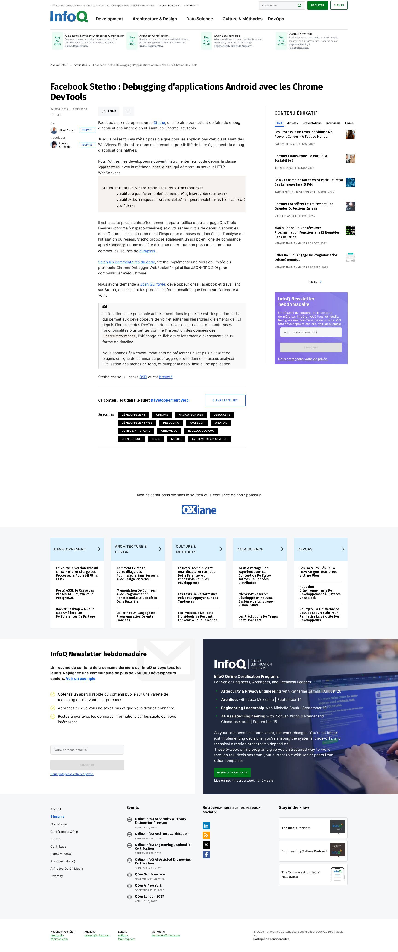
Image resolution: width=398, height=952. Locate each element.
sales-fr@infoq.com (96, 935)
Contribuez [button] (191, 5)
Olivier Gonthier (65, 145)
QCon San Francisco (150, 874)
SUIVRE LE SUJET (225, 400)
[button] (311, 347)
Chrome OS (169, 430)
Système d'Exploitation (210, 438)
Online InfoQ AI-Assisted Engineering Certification (163, 861)
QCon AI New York (148, 885)
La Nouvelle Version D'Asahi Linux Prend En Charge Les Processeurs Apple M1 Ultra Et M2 (77, 573)
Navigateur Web (191, 414)
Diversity (56, 876)
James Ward (304, 192)
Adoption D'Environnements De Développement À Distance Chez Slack (320, 592)
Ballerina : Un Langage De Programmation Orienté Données (136, 616)
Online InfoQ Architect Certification (162, 834)
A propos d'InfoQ (62, 861)
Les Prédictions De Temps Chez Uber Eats (258, 618)
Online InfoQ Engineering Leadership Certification (163, 847)
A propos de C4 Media (66, 868)
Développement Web (170, 400)
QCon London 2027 (149, 896)
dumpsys (147, 251)
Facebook (197, 422)
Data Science (199, 18)
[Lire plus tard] (128, 111)
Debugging (171, 422)
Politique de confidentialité (271, 939)
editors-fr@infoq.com (126, 937)
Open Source (131, 438)
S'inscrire (57, 816)
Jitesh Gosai (284, 168)
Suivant (313, 282)
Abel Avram (67, 130)
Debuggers (222, 414)
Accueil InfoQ (59, 65)
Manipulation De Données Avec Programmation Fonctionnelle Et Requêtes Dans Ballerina (307, 232)
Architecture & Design (154, 18)
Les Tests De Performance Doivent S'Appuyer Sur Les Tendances (198, 598)
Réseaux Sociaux (201, 430)
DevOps (276, 18)
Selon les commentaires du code (126, 262)
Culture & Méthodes (242, 18)
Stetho (159, 122)
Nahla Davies (284, 216)
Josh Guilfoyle (152, 284)
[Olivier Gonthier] (53, 144)
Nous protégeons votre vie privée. (303, 359)
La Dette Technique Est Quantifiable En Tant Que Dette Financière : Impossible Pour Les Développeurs (196, 575)
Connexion (59, 824)
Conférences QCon (64, 831)
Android (221, 422)
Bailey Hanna (284, 144)
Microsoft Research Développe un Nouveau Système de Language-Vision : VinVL (256, 599)
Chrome (162, 414)
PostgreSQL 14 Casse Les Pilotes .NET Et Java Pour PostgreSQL (75, 594)
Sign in (339, 5)
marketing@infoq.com (166, 935)
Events (55, 839)
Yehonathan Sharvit (290, 243)
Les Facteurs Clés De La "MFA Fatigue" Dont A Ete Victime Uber (318, 571)
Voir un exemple (329, 324)
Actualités (80, 65)
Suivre (87, 130)
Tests (156, 438)
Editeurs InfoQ (60, 854)
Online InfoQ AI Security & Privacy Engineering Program (160, 821)
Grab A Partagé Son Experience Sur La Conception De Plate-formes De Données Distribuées (255, 575)
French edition (168, 5)
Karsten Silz (284, 192)
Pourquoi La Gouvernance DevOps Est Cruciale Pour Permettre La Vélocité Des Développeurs (319, 614)
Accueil (55, 809)
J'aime (112, 111)
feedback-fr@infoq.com (59, 937)
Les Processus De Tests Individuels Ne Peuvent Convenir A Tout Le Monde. (198, 616)
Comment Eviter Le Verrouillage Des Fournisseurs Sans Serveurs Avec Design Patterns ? (138, 573)
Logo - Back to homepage (69, 16)
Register (317, 5)
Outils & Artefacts (136, 430)
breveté (166, 377)
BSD (143, 377)
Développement (134, 414)
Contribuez (58, 846)
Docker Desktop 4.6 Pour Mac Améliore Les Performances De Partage (75, 613)
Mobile (176, 438)
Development (109, 18)
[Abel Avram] (53, 130)
